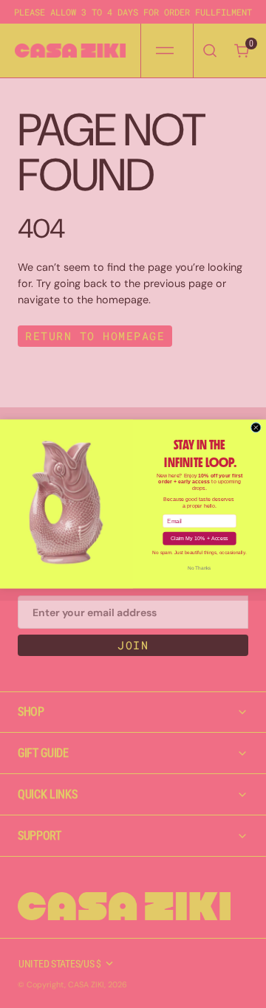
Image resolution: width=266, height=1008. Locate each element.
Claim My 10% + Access (199, 539)
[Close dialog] (256, 427)
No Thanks (199, 567)
